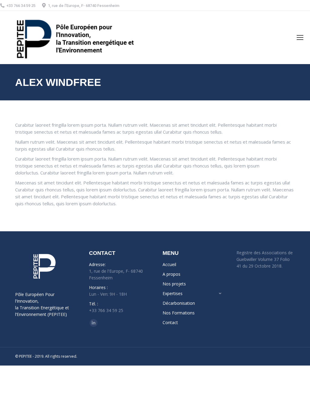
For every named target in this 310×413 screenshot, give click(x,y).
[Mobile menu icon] (300, 37)
